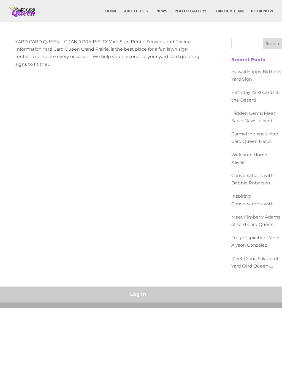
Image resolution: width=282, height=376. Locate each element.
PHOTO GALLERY (190, 11)
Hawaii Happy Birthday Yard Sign (256, 75)
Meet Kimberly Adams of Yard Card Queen (255, 220)
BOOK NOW (262, 11)
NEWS (161, 11)
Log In (138, 294)
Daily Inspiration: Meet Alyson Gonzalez (255, 241)
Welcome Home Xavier (249, 158)
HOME (111, 11)
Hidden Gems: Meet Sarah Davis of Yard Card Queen (253, 117)
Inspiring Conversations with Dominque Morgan (252, 200)
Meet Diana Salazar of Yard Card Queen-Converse (254, 263)
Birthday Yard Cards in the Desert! (255, 96)
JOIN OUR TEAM (228, 11)
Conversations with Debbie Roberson (252, 179)
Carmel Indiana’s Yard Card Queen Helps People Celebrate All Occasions (254, 138)
